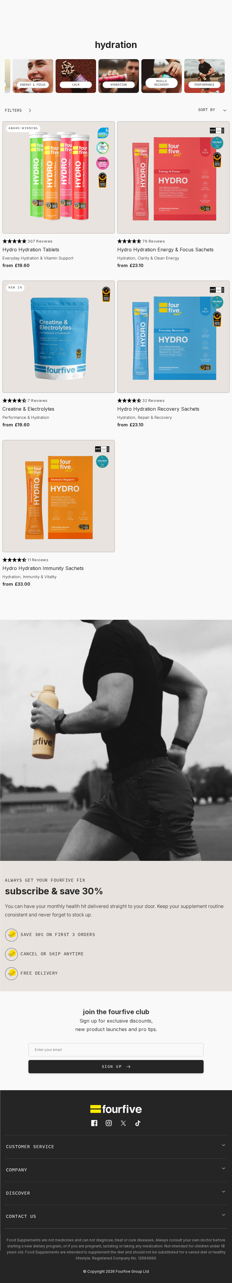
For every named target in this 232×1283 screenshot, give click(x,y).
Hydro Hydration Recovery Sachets (158, 409)
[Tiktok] (137, 1123)
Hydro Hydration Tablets (30, 250)
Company (16, 1170)
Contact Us (21, 1216)
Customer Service (30, 1147)
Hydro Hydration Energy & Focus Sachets (165, 250)
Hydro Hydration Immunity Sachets (43, 568)
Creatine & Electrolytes (28, 409)
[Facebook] (94, 1123)
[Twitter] (123, 1123)
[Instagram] (108, 1123)
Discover (18, 1193)
